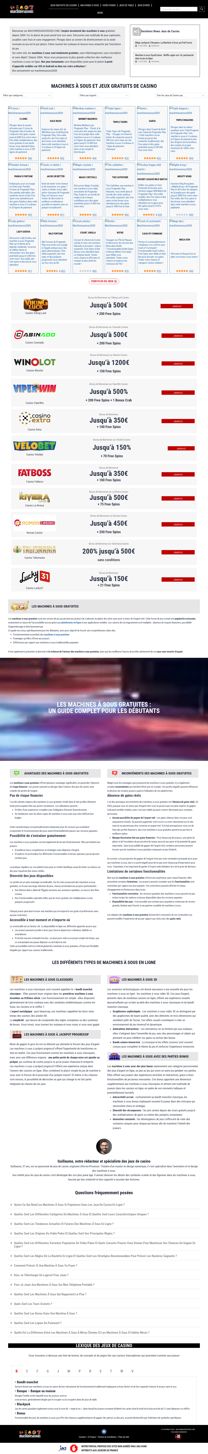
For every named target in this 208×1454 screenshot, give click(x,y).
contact (82, 1437)
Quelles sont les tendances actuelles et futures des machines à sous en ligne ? (63, 1224)
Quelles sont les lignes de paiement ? (37, 1323)
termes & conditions (107, 1437)
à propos (92, 1437)
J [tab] (58, 1371)
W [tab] (121, 1371)
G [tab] (48, 1371)
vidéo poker (109, 5)
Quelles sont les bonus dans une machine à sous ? (45, 1313)
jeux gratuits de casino (63, 5)
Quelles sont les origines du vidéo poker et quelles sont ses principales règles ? (64, 1233)
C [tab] (27, 1371)
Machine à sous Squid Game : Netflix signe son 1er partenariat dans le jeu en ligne (164, 57)
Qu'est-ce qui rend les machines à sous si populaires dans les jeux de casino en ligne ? (69, 1205)
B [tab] (17, 1371)
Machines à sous (89, 5)
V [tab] (132, 1371)
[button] (104, 281)
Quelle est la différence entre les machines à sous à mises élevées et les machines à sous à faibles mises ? (82, 1332)
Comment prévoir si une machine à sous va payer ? (45, 1265)
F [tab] (37, 1371)
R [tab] (90, 1371)
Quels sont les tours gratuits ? (33, 1304)
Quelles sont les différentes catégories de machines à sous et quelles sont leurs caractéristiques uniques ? (81, 1214)
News (100, 12)
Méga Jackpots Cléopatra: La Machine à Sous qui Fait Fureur (163, 42)
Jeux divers (143, 5)
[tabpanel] (104, 1399)
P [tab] (80, 1371)
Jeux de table (126, 5)
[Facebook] (104, 1431)
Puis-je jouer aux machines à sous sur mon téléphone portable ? (54, 1285)
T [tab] (111, 1371)
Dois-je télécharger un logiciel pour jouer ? (41, 1275)
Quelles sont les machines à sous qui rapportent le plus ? (50, 1294)
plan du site (123, 1437)
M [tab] (68, 1371)
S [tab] (101, 1371)
